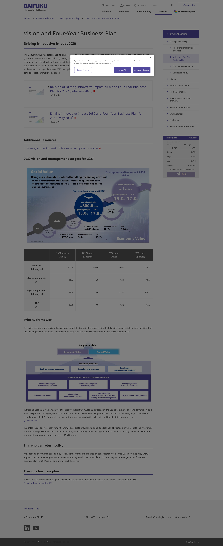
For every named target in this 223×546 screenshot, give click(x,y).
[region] (112, 65)
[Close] (151, 57)
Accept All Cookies (141, 70)
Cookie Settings (83, 70)
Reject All (122, 70)
